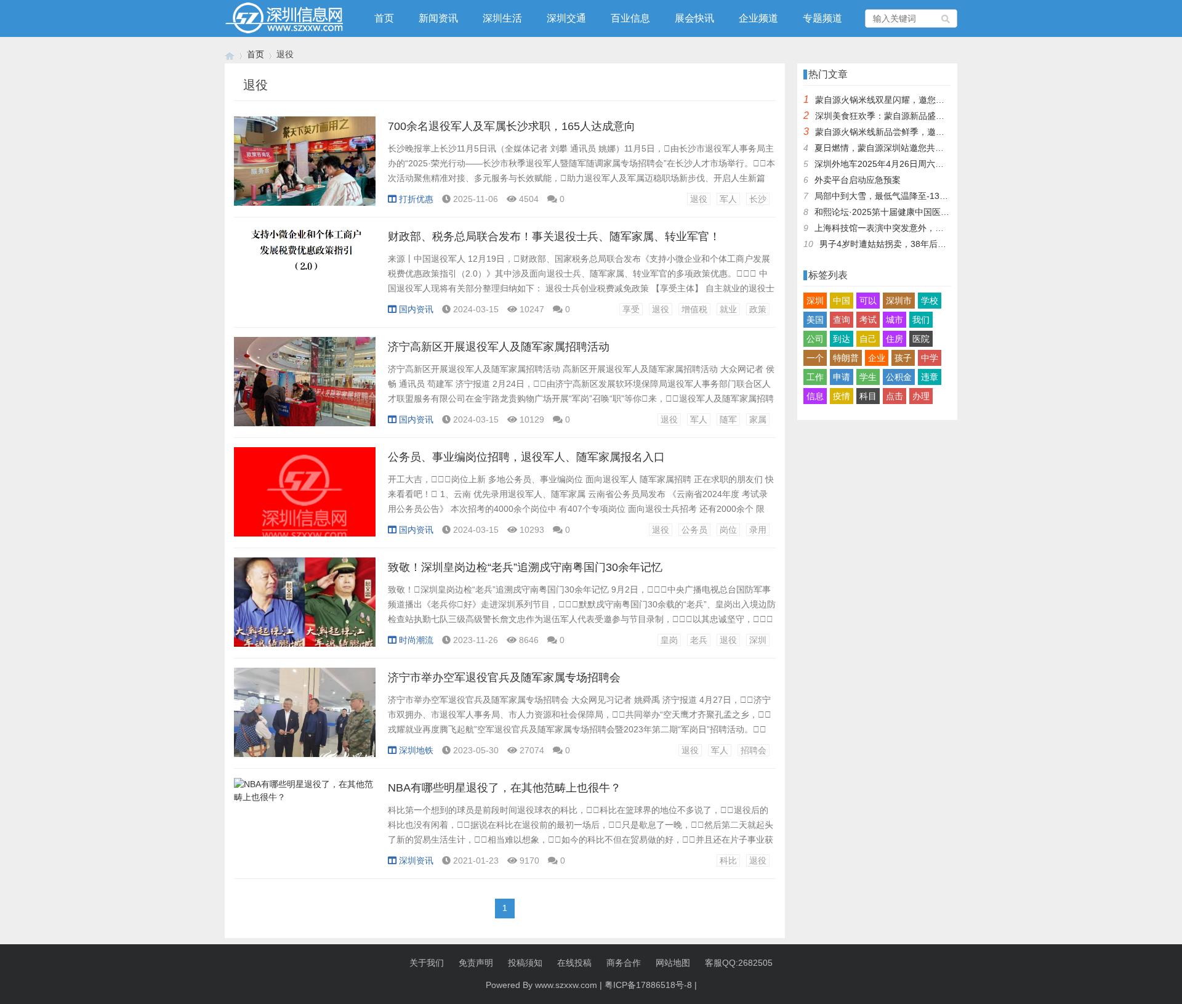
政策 (757, 309)
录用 (757, 530)
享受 (631, 309)
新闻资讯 (438, 18)
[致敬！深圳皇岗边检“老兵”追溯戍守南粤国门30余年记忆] (305, 608)
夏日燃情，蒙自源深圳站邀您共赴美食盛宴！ (900, 148)
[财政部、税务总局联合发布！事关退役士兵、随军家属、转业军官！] (305, 278)
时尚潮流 (416, 640)
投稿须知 (525, 963)
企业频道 (758, 18)
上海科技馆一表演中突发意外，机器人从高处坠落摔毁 (917, 228)
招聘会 (753, 750)
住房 (894, 339)
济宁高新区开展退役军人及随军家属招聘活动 (498, 347)
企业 (876, 358)
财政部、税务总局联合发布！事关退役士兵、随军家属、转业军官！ (554, 236)
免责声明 (476, 963)
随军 (728, 419)
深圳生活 (502, 18)
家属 (757, 419)
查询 (841, 320)
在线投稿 (574, 963)
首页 (384, 18)
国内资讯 (416, 309)
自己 (868, 339)
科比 (728, 860)
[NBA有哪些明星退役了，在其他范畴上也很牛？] (305, 829)
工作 (815, 377)
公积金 (899, 377)
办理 (921, 396)
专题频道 (822, 18)
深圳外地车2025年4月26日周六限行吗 (887, 164)
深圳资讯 (416, 860)
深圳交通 (566, 18)
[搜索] (946, 18)
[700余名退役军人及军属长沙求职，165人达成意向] (305, 167)
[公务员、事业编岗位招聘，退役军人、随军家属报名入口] (305, 498)
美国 (815, 320)
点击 (894, 396)
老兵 (698, 640)
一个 (815, 358)
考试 (868, 320)
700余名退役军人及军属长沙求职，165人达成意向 (511, 126)
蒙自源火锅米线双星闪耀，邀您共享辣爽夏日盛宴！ (914, 100)
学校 (929, 301)
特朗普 (846, 358)
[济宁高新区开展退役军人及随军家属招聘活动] (305, 388)
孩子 (903, 358)
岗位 (728, 530)
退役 (698, 199)
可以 (868, 301)
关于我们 (426, 963)
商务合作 (623, 963)
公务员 (694, 530)
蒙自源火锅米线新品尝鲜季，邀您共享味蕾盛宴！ (910, 132)
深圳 (757, 640)
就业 (728, 309)
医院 (921, 339)
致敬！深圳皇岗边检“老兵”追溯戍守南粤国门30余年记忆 (525, 567)
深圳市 (899, 301)
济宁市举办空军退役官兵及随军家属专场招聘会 (504, 677)
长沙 (757, 199)
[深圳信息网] (230, 54)
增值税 (694, 309)
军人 (728, 199)
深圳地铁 (416, 750)
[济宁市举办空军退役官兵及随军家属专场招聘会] (305, 719)
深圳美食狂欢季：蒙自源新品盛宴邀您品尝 (897, 116)
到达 (841, 339)
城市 (894, 320)
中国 (841, 301)
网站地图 (673, 963)
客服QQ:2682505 (739, 963)
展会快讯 (694, 18)
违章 (929, 377)
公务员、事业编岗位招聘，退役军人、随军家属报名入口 (526, 457)
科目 (868, 396)
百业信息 (630, 18)
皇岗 (669, 640)
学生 (868, 377)
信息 (815, 396)
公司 (815, 339)
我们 (921, 320)
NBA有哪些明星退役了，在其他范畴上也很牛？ (504, 788)
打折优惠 (416, 199)
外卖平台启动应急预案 (857, 180)
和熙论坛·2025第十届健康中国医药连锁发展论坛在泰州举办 (929, 212)
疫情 (841, 396)
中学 (929, 358)
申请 (841, 377)
